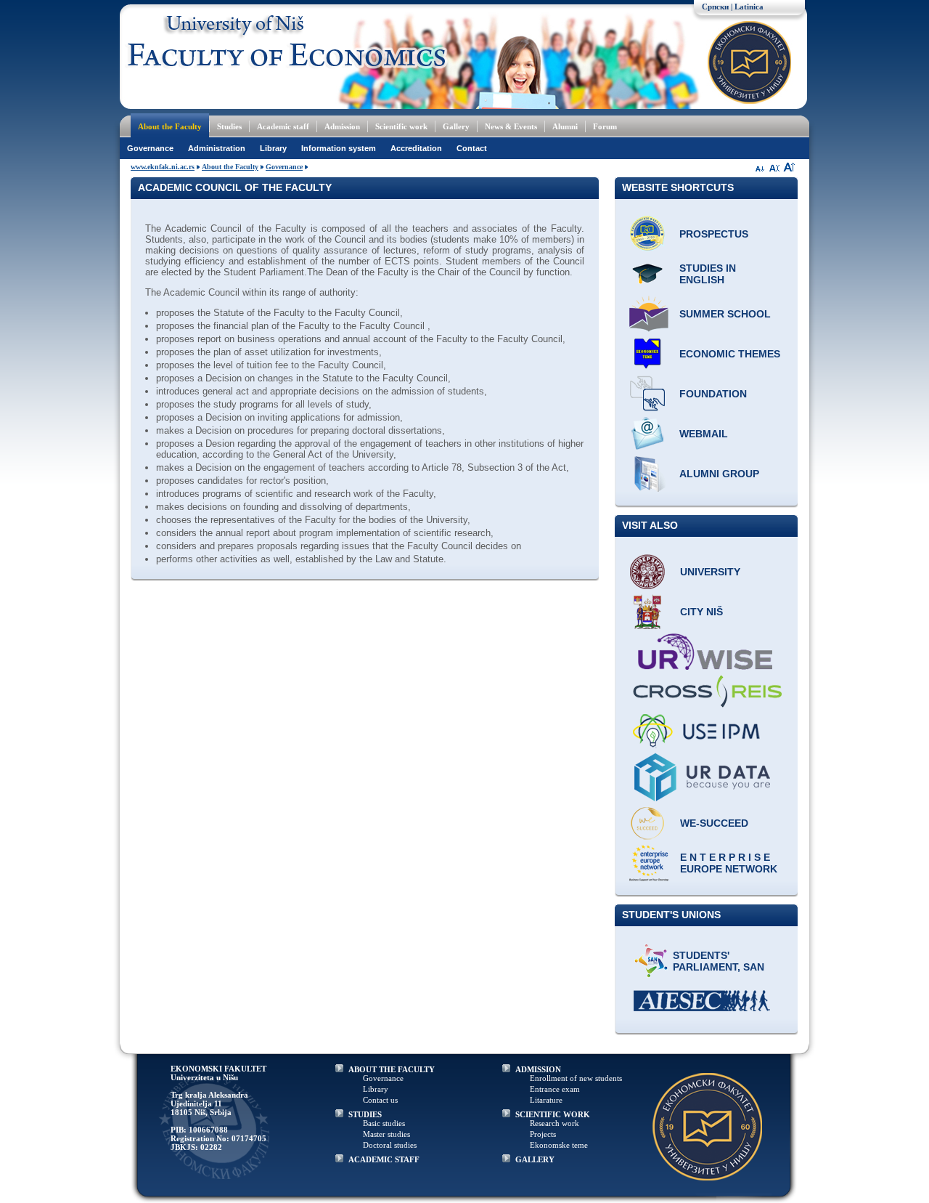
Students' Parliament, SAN (718, 961)
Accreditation (416, 148)
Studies (229, 126)
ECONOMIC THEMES (729, 354)
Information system (338, 148)
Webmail (703, 434)
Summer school (725, 314)
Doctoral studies (390, 1145)
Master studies (386, 1134)
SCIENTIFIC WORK (552, 1114)
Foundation (713, 394)
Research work (554, 1123)
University (710, 572)
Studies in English (707, 273)
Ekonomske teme (559, 1145)
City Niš (701, 611)
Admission (342, 126)
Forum (605, 126)
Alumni (565, 126)
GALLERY (534, 1159)
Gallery (456, 126)
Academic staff (283, 126)
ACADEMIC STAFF (384, 1159)
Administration (216, 148)
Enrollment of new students (576, 1078)
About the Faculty (170, 126)
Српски (715, 6)
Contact (472, 148)
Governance (150, 148)
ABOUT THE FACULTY (391, 1069)
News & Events (511, 126)
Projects (543, 1134)
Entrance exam (555, 1089)
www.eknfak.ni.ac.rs (163, 167)
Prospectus (713, 234)
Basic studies (384, 1123)
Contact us (380, 1099)
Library (273, 148)
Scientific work (401, 126)
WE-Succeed (714, 823)
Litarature (546, 1099)
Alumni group (719, 473)
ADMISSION (538, 1069)
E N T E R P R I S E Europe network (728, 863)
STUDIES (365, 1114)
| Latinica (747, 6)
